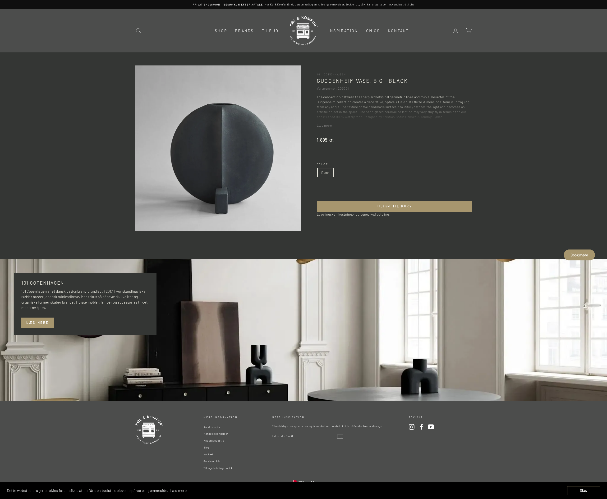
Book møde (579, 255)
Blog (206, 447)
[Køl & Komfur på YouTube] (431, 427)
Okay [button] (583, 490)
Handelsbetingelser (215, 433)
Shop (221, 30)
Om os (373, 30)
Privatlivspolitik (213, 440)
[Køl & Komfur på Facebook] (421, 427)
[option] (303, 4)
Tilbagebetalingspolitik (218, 468)
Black (325, 173)
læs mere (37, 322)
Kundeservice (212, 427)
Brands (244, 30)
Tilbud (270, 30)
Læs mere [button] (178, 490)
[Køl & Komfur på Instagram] (411, 427)
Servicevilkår (211, 461)
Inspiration (343, 30)
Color (322, 164)
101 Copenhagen (331, 74)
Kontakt (398, 30)
